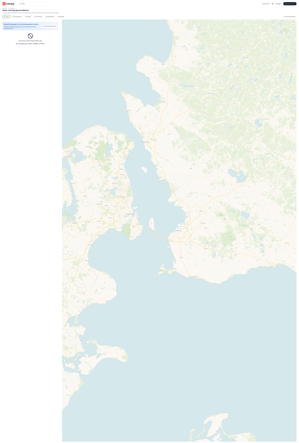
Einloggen (278, 4)
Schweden (12, 8)
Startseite (4, 8)
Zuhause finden (265, 3)
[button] (294, 22)
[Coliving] (8, 3)
